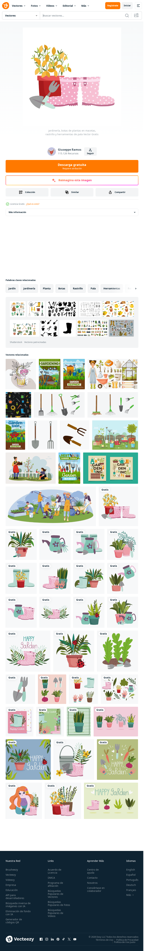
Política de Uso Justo (122, 941)
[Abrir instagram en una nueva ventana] (46, 939)
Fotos (34, 5)
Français (128, 890)
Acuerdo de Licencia (54, 871)
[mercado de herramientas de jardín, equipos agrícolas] (69, 468)
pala (93, 288)
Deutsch (128, 885)
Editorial (68, 5)
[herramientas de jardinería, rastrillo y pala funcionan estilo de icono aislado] (20, 689)
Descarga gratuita (72, 166)
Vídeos (50, 5)
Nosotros (91, 882)
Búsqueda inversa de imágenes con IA (17, 904)
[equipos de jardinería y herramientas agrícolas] (74, 374)
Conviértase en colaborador (94, 889)
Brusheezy (12, 869)
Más (83, 5)
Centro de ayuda (91, 871)
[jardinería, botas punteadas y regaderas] (21, 612)
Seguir (90, 153)
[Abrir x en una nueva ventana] (69, 939)
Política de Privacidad (125, 939)
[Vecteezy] (5, 5)
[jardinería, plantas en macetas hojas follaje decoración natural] (116, 721)
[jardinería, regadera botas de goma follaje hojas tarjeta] (50, 721)
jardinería (29, 288)
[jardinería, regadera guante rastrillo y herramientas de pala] (55, 544)
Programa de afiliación (54, 884)
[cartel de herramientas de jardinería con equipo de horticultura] (49, 374)
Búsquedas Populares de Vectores (55, 893)
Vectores (17, 5)
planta (47, 288)
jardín (12, 288)
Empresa (11, 885)
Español (128, 874)
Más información (17, 212)
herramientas (111, 288)
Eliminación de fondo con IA (14, 913)
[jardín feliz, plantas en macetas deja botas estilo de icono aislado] (63, 801)
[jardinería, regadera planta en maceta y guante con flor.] (122, 612)
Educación (12, 890)
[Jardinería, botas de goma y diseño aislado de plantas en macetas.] (21, 578)
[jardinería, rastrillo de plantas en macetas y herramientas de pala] (21, 544)
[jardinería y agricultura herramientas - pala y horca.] (42, 435)
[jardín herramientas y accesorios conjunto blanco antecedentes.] (59, 405)
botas (61, 288)
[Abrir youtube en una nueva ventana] (74, 939)
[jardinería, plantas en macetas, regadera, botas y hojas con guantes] (119, 689)
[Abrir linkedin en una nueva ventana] (52, 939)
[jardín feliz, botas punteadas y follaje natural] (55, 612)
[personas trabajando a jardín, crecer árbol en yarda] (31, 468)
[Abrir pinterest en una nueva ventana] (58, 939)
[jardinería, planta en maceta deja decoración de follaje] (79, 721)
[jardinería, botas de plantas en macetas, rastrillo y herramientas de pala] (118, 506)
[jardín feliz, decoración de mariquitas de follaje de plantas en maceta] (73, 651)
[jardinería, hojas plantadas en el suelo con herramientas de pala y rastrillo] (117, 651)
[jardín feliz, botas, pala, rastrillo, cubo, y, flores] (74, 759)
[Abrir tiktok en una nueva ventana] (63, 939)
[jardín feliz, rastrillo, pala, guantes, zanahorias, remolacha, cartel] (117, 759)
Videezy (10, 879)
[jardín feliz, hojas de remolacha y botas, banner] (111, 801)
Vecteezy (11, 874)
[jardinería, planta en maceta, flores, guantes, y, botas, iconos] (83, 689)
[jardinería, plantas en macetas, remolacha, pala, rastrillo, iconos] (52, 689)
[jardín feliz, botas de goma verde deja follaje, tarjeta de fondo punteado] (19, 721)
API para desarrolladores (15, 896)
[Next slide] (130, 288)
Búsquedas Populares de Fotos (55, 905)
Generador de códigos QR (14, 921)
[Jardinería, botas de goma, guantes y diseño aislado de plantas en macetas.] (55, 578)
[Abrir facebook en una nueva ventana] (41, 939)
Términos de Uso (102, 939)
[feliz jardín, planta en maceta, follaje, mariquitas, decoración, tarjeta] (28, 759)
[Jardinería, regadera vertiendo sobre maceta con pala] (122, 578)
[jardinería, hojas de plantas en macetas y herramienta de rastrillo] (122, 544)
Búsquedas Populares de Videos (55, 916)
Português (130, 879)
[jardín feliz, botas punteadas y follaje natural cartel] (28, 651)
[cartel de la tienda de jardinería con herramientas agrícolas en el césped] (15, 435)
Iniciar (127, 5)
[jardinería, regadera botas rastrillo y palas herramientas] (88, 544)
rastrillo (78, 288)
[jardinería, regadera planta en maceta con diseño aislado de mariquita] (88, 612)
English (128, 869)
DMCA (50, 877)
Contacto (91, 877)
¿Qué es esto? (32, 203)
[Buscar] (127, 15)
